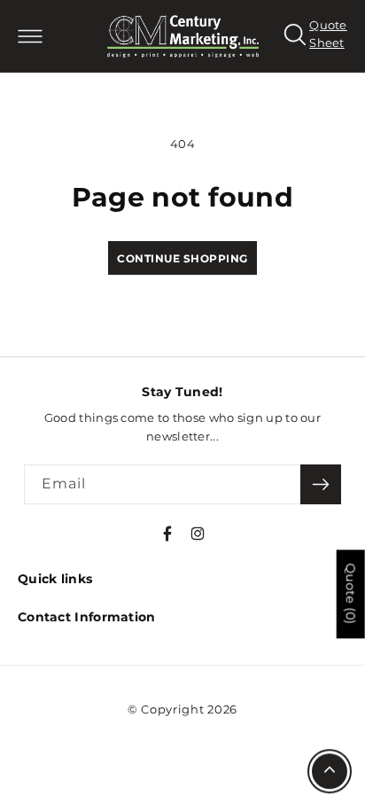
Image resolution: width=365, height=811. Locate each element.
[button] (30, 36)
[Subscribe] (320, 484)
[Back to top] (329, 772)
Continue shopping (182, 258)
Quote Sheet (328, 34)
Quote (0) (351, 594)
